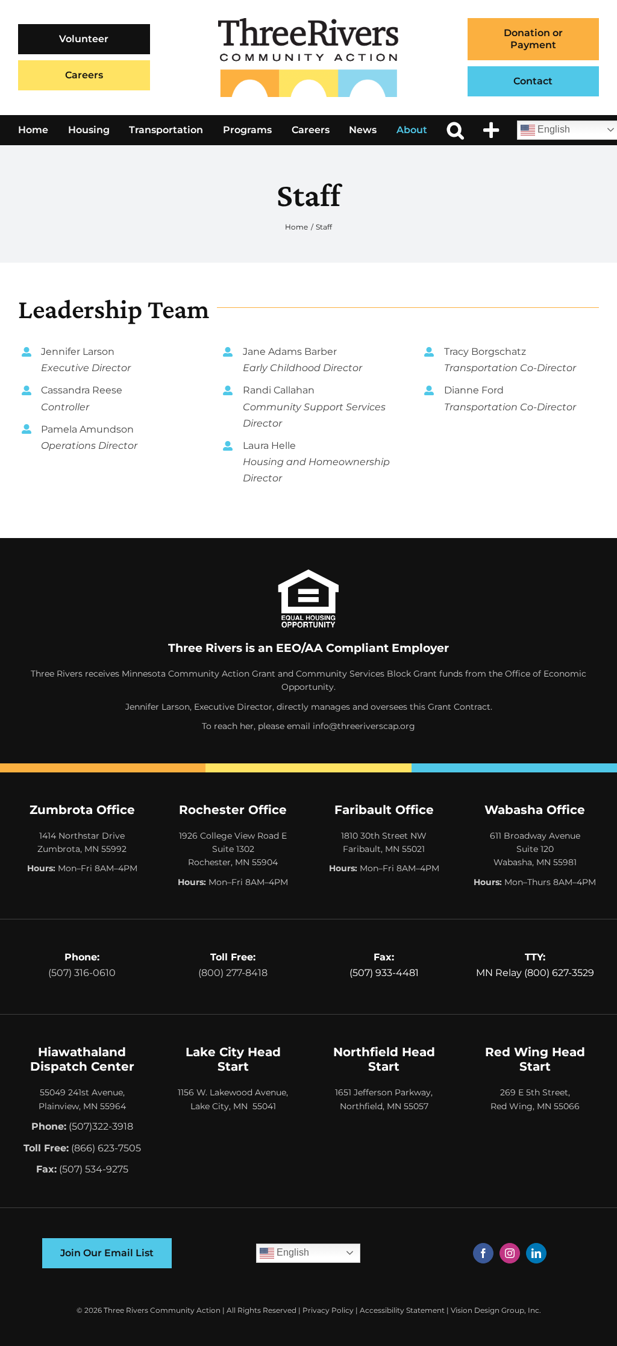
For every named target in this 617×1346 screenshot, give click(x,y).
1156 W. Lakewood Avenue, (233, 1092)
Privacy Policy (328, 1310)
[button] (455, 130)
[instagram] (510, 1253)
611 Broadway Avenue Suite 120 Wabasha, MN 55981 (535, 849)
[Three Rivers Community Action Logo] (308, 22)
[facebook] (483, 1253)
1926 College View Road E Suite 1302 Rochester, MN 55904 (233, 849)
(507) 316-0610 (82, 972)
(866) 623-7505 (106, 1148)
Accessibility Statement (402, 1310)
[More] (491, 130)
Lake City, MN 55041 (233, 1106)
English (291, 1252)
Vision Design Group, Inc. (496, 1310)
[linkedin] (536, 1253)
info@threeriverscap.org (364, 726)
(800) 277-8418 (233, 972)
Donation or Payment (533, 39)
